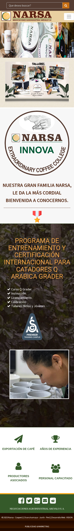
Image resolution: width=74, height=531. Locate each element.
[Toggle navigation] (69, 16)
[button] (10, 80)
